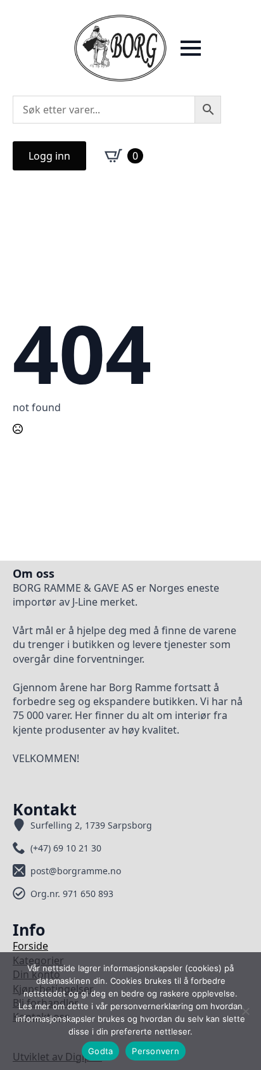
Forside (30, 946)
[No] (245, 1011)
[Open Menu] (191, 48)
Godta (100, 1051)
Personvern (155, 1051)
